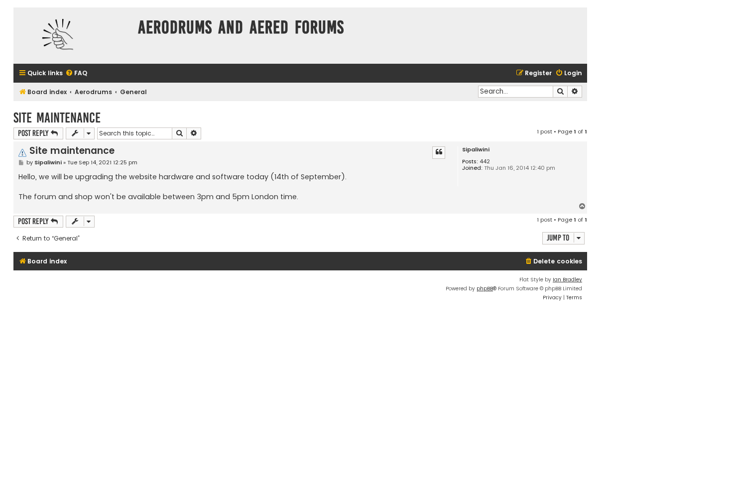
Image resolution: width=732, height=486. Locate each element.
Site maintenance (57, 117)
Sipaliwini (475, 149)
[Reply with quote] (438, 152)
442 (485, 161)
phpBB (485, 288)
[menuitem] (76, 73)
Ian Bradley (567, 279)
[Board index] (73, 35)
